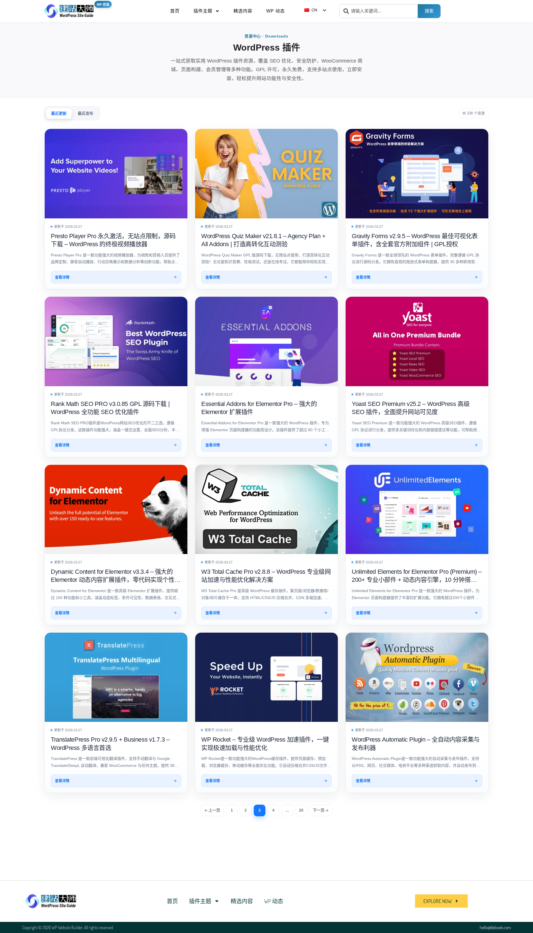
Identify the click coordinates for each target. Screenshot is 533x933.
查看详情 (62, 277)
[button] (441, 901)
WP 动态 (275, 11)
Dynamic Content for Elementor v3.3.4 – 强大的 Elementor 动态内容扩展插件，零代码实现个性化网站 (115, 580)
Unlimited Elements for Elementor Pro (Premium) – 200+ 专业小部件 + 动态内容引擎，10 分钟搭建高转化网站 (417, 580)
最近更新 (59, 113)
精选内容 (242, 11)
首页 (175, 11)
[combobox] (378, 11)
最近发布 (85, 113)
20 (301, 810)
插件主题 (202, 11)
